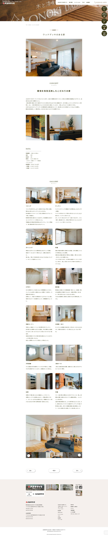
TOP (26, 24)
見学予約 (72, 504)
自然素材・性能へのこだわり (62, 506)
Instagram (104, 32)
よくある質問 (73, 512)
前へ (31, 470)
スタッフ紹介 (60, 519)
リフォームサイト (66, 487)
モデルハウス (60, 512)
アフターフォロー (61, 508)
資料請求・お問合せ (74, 506)
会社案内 (59, 517)
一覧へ (54, 470)
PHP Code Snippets (49, 534)
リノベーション (52, 487)
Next (79, 455)
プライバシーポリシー (74, 513)
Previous (28, 455)
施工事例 (59, 510)
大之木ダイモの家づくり (62, 504)
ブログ (59, 516)
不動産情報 (72, 510)
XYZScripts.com (59, 534)
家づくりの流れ (60, 507)
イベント (72, 508)
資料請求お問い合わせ (104, 14)
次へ (77, 470)
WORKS (29, 24)
